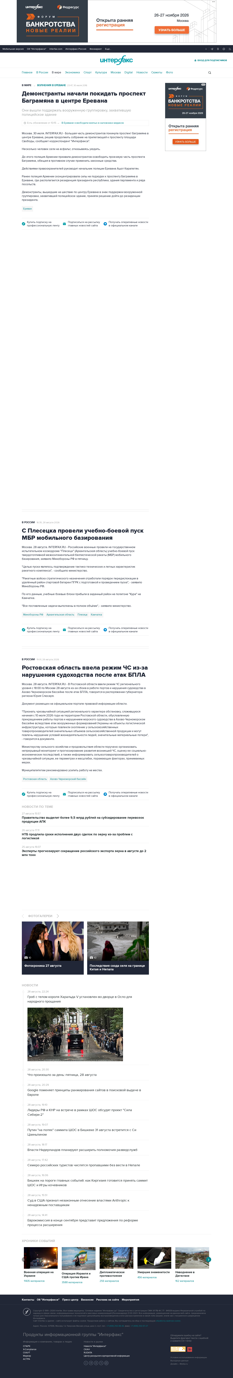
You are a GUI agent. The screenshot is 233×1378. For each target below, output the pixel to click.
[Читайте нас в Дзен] (86, 1363)
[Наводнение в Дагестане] (192, 1267)
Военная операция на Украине (39, 1274)
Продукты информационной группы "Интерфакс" (73, 1334)
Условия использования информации (188, 1357)
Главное (27, 72)
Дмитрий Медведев (34, 398)
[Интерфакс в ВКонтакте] (96, 1363)
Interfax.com (55, 48)
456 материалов (147, 1277)
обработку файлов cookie (168, 1321)
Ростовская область (35, 779)
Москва (116, 72)
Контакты (28, 1299)
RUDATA (88, 1352)
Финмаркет (96, 48)
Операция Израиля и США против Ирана (76, 1275)
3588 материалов (72, 1282)
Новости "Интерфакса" (95, 1346)
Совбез (72, 398)
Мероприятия (130, 1299)
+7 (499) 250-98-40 (115, 1326)
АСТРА (26, 1359)
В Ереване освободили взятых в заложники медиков (93, 122)
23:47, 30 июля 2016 (77, 85)
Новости (142, 72)
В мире (56, 72)
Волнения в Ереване (51, 85)
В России (42, 72)
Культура (101, 72)
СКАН (87, 1349)
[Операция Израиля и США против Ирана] (79, 1269)
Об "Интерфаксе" (36, 48)
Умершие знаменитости (153, 1272)
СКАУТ (26, 1352)
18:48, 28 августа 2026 (48, 253)
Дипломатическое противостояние (112, 1274)
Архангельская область (60, 614)
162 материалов (184, 1281)
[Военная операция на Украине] (41, 1267)
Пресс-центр (70, 1299)
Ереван (27, 208)
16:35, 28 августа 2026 (48, 522)
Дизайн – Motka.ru (179, 1364)
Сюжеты (156, 72)
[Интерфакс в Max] (106, 1363)
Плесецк (83, 614)
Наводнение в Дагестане (185, 1274)
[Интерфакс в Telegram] (91, 1363)
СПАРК (26, 1346)
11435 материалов (34, 1281)
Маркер (27, 1356)
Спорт (88, 72)
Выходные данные (179, 1360)
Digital (129, 72)
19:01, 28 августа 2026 (48, 659)
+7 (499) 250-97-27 (139, 1326)
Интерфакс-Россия (75, 48)
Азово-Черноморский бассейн (68, 779)
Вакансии (87, 1299)
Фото (169, 72)
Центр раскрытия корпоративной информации (107, 1356)
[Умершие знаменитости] (154, 1267)
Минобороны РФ (33, 614)
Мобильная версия (13, 48)
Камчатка (96, 614)
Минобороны (57, 398)
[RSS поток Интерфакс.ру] (101, 1363)
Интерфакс (116, 60)
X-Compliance (29, 1349)
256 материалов (109, 1281)
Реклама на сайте (107, 1299)
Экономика (72, 72)
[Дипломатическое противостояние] (116, 1267)
